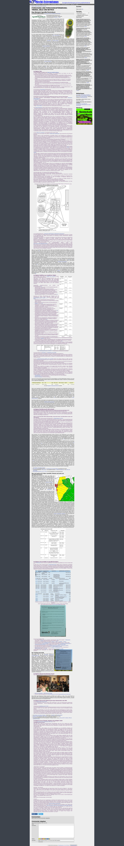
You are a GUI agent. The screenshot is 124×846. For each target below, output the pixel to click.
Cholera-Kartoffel (45, 643)
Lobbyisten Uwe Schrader (62, 261)
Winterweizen (67, 639)
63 (42, 303)
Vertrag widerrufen (73, 845)
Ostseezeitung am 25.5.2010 (53, 694)
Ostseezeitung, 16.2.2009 (57, 646)
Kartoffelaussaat (47, 642)
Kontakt (59, 845)
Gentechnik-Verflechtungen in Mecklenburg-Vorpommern (54, 233)
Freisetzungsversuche (52, 564)
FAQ (65, 845)
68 (54, 397)
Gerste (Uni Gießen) (64, 645)
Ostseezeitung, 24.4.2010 (58, 418)
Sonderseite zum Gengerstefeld (52, 468)
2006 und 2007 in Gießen (63, 717)
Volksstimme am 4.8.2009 (51, 352)
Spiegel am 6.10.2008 (51, 276)
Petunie (65, 641)
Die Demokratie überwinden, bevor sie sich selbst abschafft (83, 96)
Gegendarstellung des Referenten (64, 694)
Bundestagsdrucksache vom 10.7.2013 (40, 471)
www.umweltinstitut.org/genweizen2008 (40, 243)
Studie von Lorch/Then (40, 132)
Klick (34, 298)
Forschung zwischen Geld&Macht (50, 13)
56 (45, 66)
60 (41, 286)
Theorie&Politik (53, 4)
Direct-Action (32, 4)
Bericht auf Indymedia (38, 693)
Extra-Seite (35, 468)
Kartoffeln (60, 641)
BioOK (68, 147)
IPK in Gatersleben (56, 35)
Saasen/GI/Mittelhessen (65, 4)
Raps (57, 641)
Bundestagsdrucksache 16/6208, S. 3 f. (41, 297)
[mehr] (85, 26)
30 (73, 442)
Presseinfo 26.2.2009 (61, 644)
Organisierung (44, 4)
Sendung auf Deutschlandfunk (40, 644)
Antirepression (38, 4)
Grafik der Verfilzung (60, 469)
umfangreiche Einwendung (65, 643)
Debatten (59, 4)
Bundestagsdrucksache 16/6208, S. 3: (46, 350)
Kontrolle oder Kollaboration (54, 133)
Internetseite (49, 489)
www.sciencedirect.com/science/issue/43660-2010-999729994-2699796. (59, 805)
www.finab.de (42, 89)
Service (77, 4)
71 (70, 445)
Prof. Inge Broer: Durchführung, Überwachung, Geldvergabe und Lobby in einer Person (83, 104)
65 (46, 319)
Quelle (35, 152)
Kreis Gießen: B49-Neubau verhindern (83, 94)
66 (61, 341)
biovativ (46, 648)
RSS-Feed (67, 845)
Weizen (53, 641)
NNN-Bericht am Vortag (48, 693)
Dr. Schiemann (36, 99)
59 (68, 259)
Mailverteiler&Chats (83, 97)
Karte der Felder (49, 482)
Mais (57, 639)
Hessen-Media (39, 105)
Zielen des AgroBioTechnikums (53, 72)
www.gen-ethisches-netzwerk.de (54, 803)
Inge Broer (49, 40)
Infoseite (55, 17)
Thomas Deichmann (46, 46)
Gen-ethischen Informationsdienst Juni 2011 (44, 721)
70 (41, 443)
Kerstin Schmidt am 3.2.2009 (58, 648)
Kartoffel (41, 640)
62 (35, 273)
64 (57, 310)
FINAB (45, 716)
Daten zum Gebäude (38, 376)
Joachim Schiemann (47, 61)
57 (44, 47)
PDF (59, 17)
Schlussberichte (37, 375)
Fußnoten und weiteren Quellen (39, 467)
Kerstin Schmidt (55, 40)
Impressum (62, 845)
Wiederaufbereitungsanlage (49, 401)
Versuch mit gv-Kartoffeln (56, 604)
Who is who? (44, 469)
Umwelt (49, 4)
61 (57, 294)
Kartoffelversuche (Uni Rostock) (54, 645)
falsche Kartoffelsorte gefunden (59, 513)
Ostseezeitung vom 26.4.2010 (41, 701)
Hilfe (82, 9)
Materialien (73, 4)
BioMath (36, 303)
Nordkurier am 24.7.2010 (44, 706)
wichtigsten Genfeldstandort (55, 647)
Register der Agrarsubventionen (53, 385)
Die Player (58, 13)
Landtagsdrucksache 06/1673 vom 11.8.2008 (45, 358)
